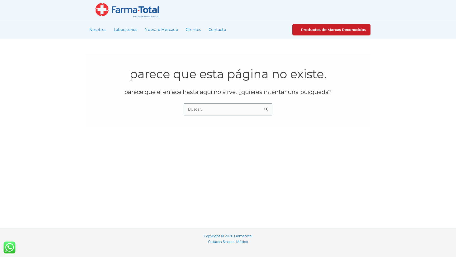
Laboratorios (125, 29)
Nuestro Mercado (161, 29)
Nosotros (97, 29)
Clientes (193, 29)
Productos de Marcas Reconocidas (333, 29)
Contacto (217, 29)
